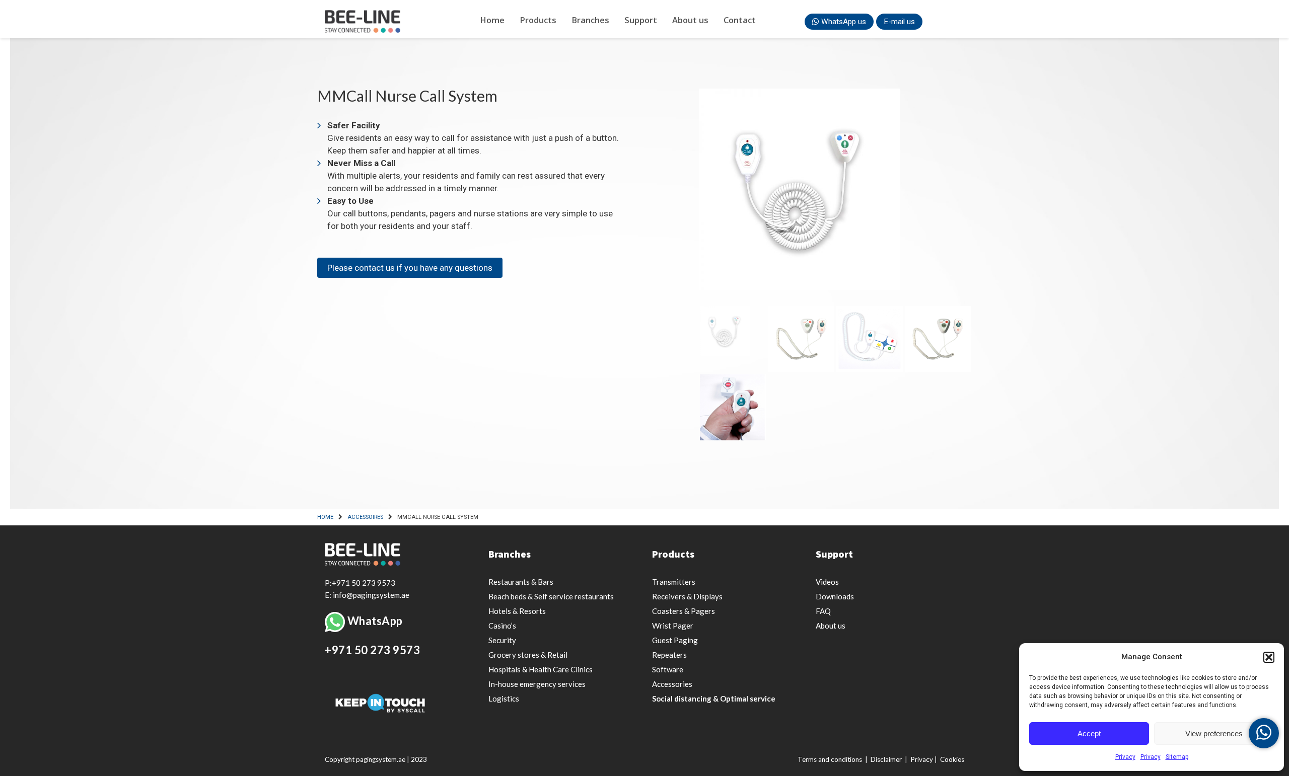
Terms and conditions (830, 759)
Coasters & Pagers (683, 610)
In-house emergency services (537, 683)
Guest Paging (675, 640)
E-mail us (899, 21)
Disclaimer (886, 759)
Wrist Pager (672, 625)
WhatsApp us (843, 21)
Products (538, 20)
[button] (1269, 657)
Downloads (835, 596)
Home (492, 20)
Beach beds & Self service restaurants (551, 596)
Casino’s (502, 625)
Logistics (503, 698)
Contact (740, 20)
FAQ (823, 610)
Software (667, 669)
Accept (1089, 733)
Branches (590, 20)
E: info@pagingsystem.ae (367, 594)
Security (502, 640)
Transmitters (673, 581)
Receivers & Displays (687, 596)
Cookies (952, 759)
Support (640, 20)
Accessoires (365, 517)
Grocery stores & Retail (527, 654)
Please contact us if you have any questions (409, 268)
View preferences (1214, 733)
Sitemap (1177, 756)
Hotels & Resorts (517, 610)
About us (690, 20)
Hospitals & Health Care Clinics (540, 669)
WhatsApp (375, 621)
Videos (827, 581)
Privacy (1125, 756)
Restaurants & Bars (520, 581)
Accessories (672, 683)
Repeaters (669, 654)
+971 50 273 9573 (372, 650)
